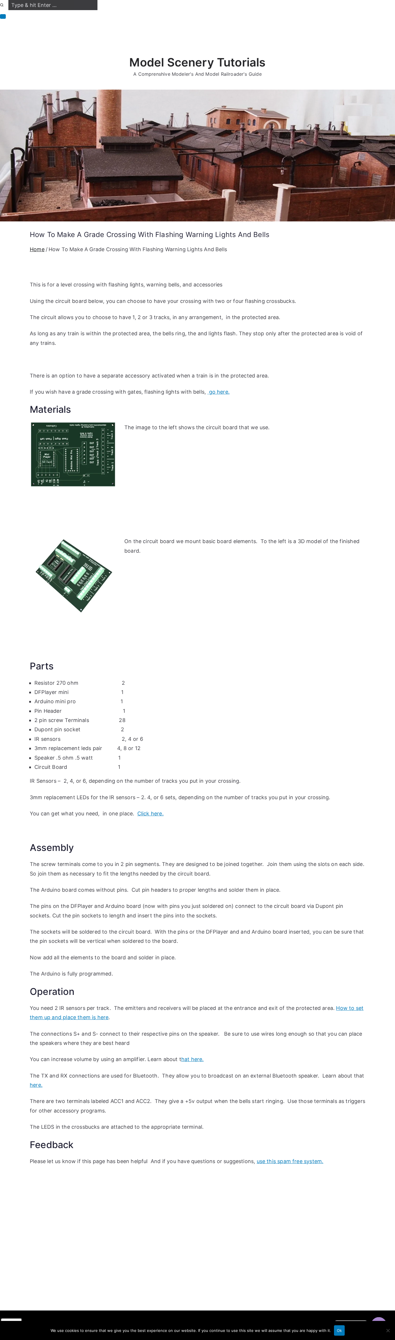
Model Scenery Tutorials (197, 62)
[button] (3, 16)
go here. (218, 392)
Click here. (150, 813)
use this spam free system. (290, 1161)
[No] (388, 1330)
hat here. (192, 1059)
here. (36, 1085)
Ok (339, 1330)
